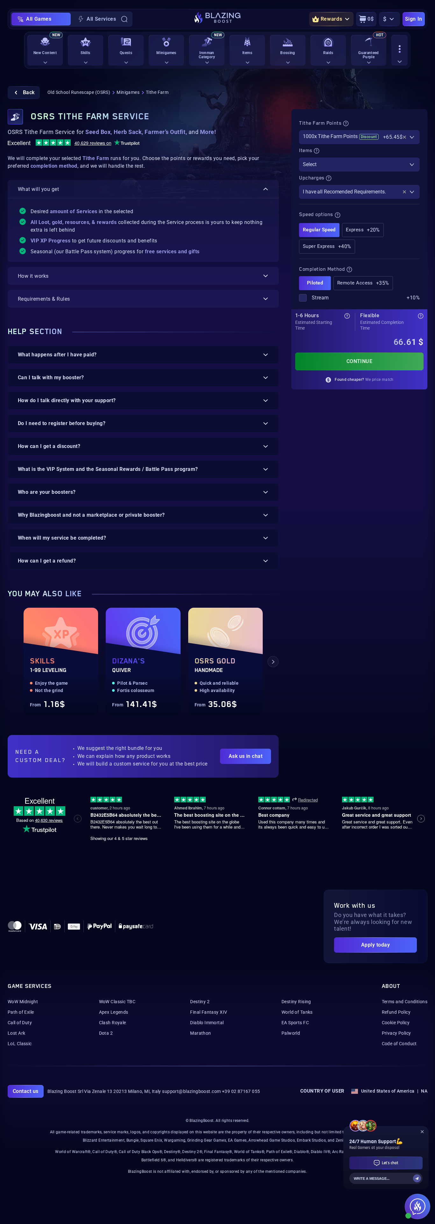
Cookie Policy (396, 1022)
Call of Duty (20, 1022)
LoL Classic (20, 1043)
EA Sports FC (295, 1022)
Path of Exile (21, 1012)
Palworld (291, 1033)
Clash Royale (112, 1022)
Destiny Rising (296, 1001)
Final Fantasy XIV (208, 1012)
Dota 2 (106, 1033)
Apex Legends (113, 1012)
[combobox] (359, 137)
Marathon (200, 1033)
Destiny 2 (200, 1001)
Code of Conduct (399, 1043)
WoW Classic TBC (117, 1001)
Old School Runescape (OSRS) (78, 92)
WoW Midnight (23, 1001)
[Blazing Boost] (217, 19)
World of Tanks (297, 1012)
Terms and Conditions (404, 1001)
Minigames (128, 92)
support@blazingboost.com (191, 1091)
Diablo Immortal (207, 1022)
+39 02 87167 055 (241, 1091)
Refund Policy (396, 1012)
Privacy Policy (396, 1033)
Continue (359, 361)
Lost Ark (16, 1033)
